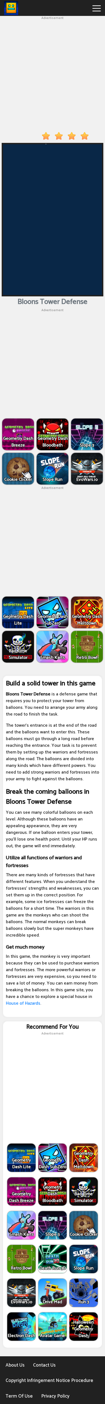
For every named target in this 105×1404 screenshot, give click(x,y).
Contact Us (44, 1365)
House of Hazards (23, 1003)
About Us (15, 1365)
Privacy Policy (55, 1396)
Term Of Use (19, 1396)
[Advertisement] (52, 73)
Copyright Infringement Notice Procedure (49, 1380)
